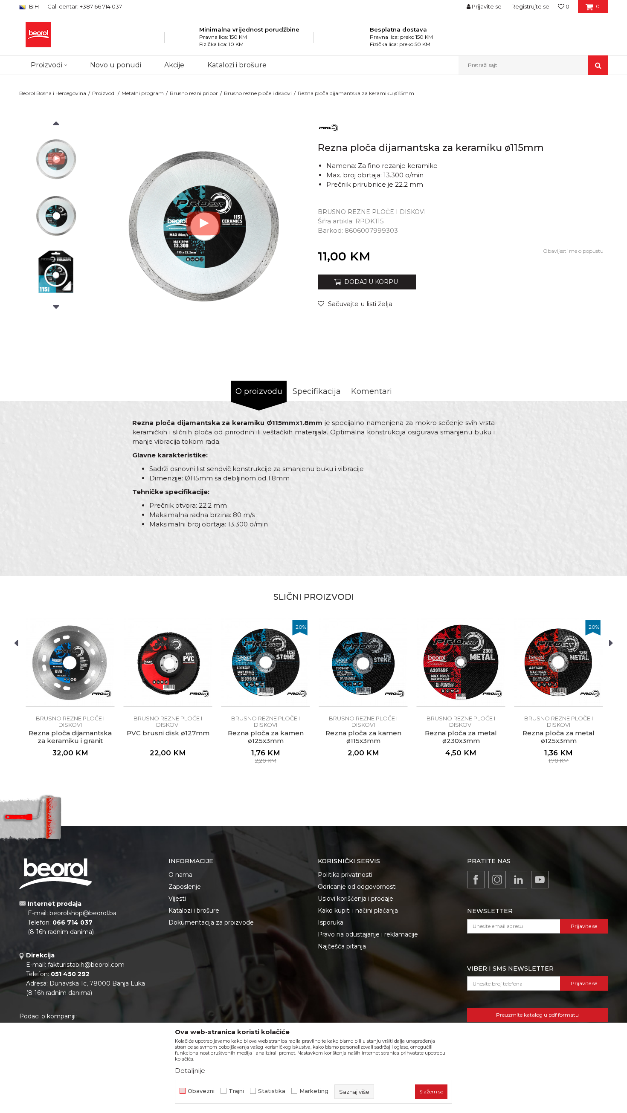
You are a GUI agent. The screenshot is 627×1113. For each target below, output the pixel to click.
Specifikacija (317, 391)
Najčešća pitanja (342, 946)
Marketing (313, 1091)
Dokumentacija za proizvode (211, 922)
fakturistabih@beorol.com (86, 964)
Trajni (236, 1091)
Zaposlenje (184, 886)
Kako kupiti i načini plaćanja (358, 910)
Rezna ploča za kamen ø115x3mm (363, 737)
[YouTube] (539, 879)
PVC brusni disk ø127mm (168, 733)
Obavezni (201, 1091)
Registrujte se (530, 6)
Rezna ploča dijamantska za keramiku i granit (70, 737)
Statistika (271, 1091)
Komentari (371, 391)
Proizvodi (104, 93)
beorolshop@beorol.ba (82, 913)
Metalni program (143, 93)
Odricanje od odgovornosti (357, 886)
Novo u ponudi (115, 65)
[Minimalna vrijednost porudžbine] (187, 40)
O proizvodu (258, 391)
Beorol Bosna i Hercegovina (52, 93)
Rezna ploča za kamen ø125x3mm (266, 737)
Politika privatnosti (345, 875)
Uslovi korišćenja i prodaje (355, 898)
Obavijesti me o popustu (573, 251)
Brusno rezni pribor (194, 93)
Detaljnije (190, 1071)
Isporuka (330, 922)
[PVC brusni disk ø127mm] (168, 662)
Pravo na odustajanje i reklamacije (368, 934)
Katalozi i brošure (193, 910)
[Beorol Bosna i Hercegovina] (38, 34)
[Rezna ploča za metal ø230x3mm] (461, 662)
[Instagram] (497, 879)
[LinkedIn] (518, 879)
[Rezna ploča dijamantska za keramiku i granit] (70, 662)
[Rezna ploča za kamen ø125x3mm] (265, 662)
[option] (56, 158)
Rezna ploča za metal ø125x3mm (558, 737)
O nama (180, 875)
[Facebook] (475, 879)
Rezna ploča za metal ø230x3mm (461, 737)
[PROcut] (328, 127)
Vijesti (177, 898)
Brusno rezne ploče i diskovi (258, 93)
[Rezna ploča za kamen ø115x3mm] (363, 662)
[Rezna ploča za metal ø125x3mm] (558, 662)
